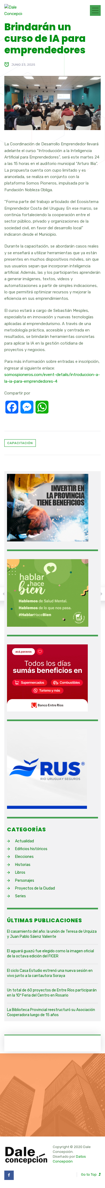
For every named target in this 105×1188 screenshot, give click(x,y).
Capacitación (20, 443)
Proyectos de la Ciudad (35, 888)
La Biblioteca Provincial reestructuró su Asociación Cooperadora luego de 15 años (51, 1012)
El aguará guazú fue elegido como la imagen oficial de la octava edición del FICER (50, 954)
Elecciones (24, 856)
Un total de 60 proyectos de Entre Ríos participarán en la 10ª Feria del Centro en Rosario (52, 993)
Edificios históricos (31, 849)
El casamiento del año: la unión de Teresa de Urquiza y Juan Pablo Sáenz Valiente (52, 934)
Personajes (24, 880)
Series (20, 896)
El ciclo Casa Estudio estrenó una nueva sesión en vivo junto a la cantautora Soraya (50, 973)
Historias (22, 864)
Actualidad (24, 841)
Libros (20, 872)
